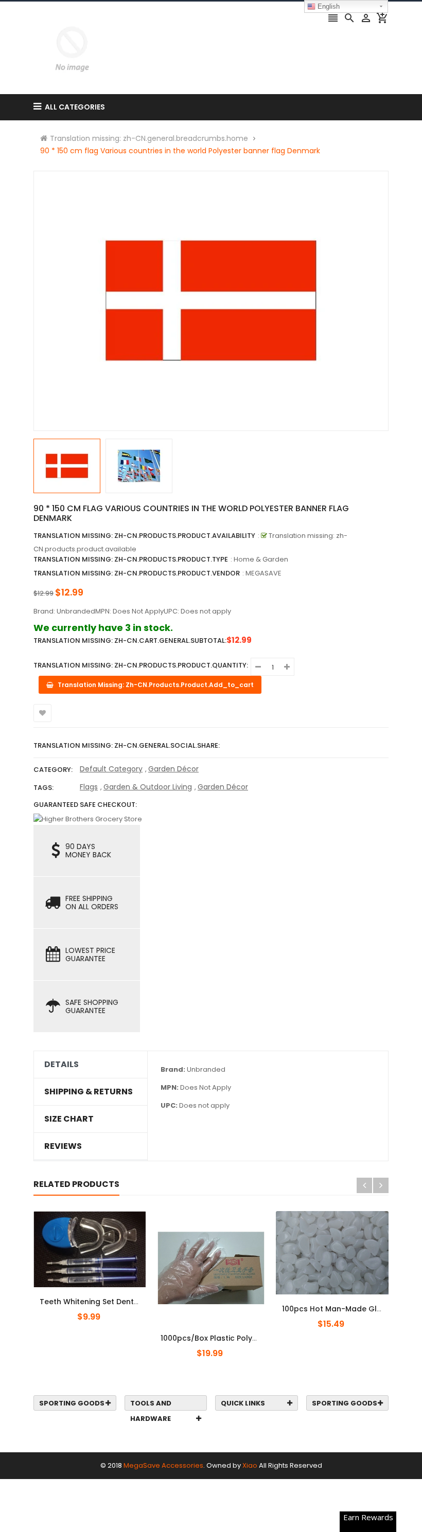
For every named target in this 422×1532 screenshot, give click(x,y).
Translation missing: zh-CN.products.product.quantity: (140, 665)
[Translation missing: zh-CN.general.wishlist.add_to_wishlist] (42, 713)
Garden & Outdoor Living (147, 787)
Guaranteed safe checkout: (85, 804)
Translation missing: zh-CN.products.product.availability (144, 535)
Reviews (63, 1146)
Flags (89, 787)
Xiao (249, 1465)
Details (61, 1064)
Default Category (111, 769)
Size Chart (69, 1119)
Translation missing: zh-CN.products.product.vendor (136, 573)
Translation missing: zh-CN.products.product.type (130, 559)
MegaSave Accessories (163, 1465)
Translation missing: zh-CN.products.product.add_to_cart (96, 1296)
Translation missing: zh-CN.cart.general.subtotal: (129, 640)
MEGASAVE (263, 573)
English (327, 6)
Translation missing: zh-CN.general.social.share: (126, 745)
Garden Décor (173, 769)
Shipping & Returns (88, 1091)
